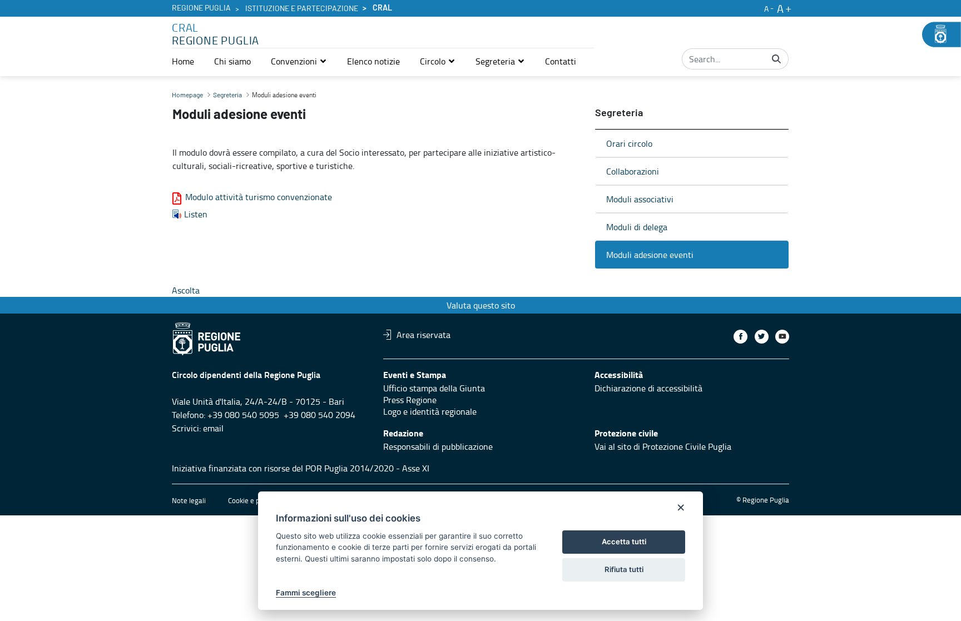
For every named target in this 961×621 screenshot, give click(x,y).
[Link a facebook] (740, 337)
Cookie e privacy (253, 500)
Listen (195, 214)
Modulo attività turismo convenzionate (258, 197)
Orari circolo (629, 143)
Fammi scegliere (306, 592)
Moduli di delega (636, 227)
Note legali (189, 500)
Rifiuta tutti (624, 569)
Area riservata (423, 335)
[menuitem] (183, 61)
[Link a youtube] (782, 337)
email (213, 428)
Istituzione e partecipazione (301, 9)
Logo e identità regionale (430, 411)
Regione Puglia (201, 8)
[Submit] (776, 59)
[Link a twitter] (762, 337)
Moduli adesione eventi (649, 255)
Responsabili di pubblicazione (438, 446)
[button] (299, 61)
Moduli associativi (639, 199)
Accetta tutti (624, 541)
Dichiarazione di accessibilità (648, 388)
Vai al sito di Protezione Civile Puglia (663, 446)
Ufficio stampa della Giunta (434, 388)
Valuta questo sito (481, 305)
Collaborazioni (632, 171)
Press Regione (410, 400)
